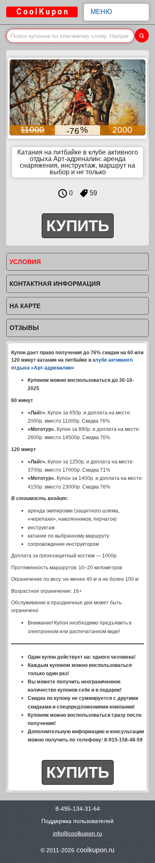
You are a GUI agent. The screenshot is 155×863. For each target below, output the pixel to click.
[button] (17, 97)
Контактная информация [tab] (55, 283)
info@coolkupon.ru (77, 833)
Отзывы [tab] (24, 327)
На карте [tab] (25, 305)
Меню (101, 11)
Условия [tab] (25, 261)
